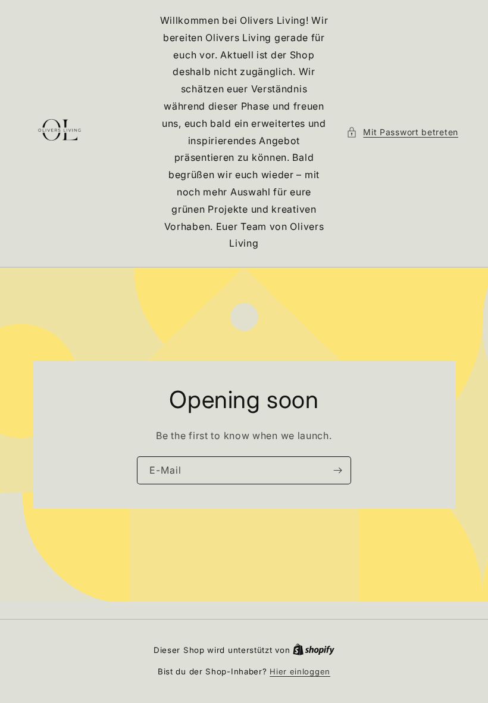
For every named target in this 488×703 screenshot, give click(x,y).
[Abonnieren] (337, 470)
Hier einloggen (300, 671)
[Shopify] (313, 650)
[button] (402, 132)
